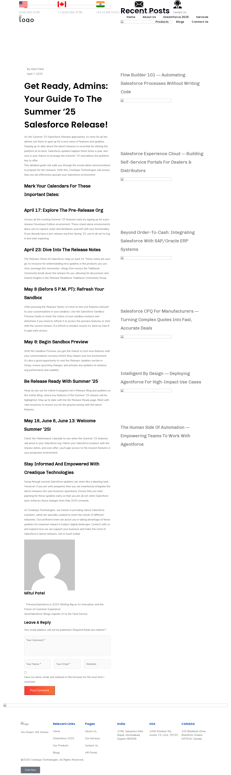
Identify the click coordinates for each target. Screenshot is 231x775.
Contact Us (200, 22)
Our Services (92, 738)
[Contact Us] (177, 4)
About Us (149, 17)
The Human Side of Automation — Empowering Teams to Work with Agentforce (155, 436)
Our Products (60, 745)
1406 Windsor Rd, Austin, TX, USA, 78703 (163, 733)
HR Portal (91, 753)
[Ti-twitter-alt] (25, 742)
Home (131, 17)
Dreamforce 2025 (63, 738)
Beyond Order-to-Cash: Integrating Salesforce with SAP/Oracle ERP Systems (158, 241)
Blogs (180, 22)
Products (162, 22)
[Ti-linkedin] (34, 742)
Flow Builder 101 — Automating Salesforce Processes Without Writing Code (160, 83)
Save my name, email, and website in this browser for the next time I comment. (64, 679)
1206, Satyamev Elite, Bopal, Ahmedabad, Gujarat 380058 (130, 735)
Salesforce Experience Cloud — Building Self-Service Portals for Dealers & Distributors (162, 162)
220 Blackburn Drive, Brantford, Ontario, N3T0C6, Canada (193, 735)
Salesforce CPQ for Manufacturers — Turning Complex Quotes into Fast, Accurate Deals (160, 320)
